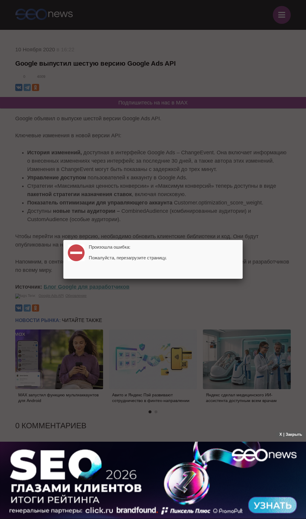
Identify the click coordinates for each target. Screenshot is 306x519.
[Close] (242, 240)
